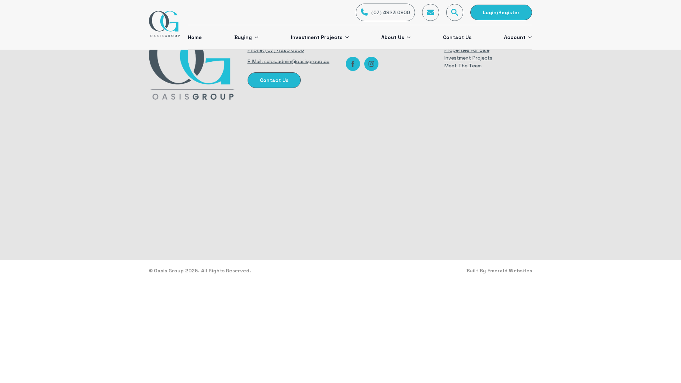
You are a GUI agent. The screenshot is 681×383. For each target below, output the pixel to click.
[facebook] (353, 64)
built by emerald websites (499, 270)
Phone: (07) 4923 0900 (276, 50)
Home (195, 37)
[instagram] (371, 64)
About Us (392, 37)
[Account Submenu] (529, 37)
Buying (243, 37)
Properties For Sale (466, 50)
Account (515, 37)
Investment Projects (316, 37)
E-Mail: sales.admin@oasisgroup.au (289, 61)
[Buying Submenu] (255, 37)
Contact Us (457, 37)
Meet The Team (463, 65)
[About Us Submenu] (407, 37)
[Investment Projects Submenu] (345, 37)
